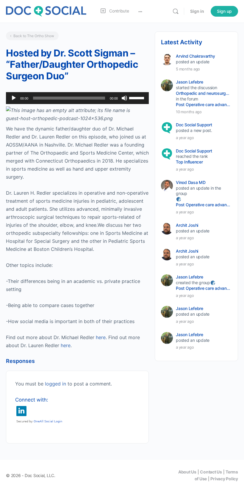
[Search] (176, 11)
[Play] (14, 98)
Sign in (197, 11)
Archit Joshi (187, 225)
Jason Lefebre (189, 81)
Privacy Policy (224, 478)
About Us (187, 471)
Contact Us (211, 471)
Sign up (224, 11)
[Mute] (124, 98)
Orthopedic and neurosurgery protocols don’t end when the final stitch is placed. (203, 93)
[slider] (137, 97)
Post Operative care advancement (203, 104)
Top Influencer (189, 161)
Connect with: (31, 400)
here (101, 337)
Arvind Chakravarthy (195, 56)
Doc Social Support (194, 124)
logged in (55, 384)
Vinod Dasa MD (191, 182)
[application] (77, 98)
